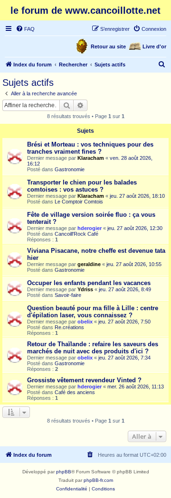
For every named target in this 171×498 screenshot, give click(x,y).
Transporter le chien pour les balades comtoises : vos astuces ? (82, 186)
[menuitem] (25, 29)
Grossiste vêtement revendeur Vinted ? (84, 380)
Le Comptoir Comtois (79, 201)
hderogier (89, 228)
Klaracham (90, 158)
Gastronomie (70, 169)
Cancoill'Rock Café (76, 234)
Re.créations (69, 327)
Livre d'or (154, 46)
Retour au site (108, 46)
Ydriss (85, 289)
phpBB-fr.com (98, 480)
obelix (85, 321)
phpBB (63, 471)
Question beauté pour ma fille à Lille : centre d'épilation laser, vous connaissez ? (92, 311)
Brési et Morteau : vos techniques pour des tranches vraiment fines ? (90, 148)
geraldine (89, 264)
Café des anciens (75, 392)
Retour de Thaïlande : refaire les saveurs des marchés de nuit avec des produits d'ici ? (92, 348)
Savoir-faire (68, 295)
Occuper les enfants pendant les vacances (89, 282)
